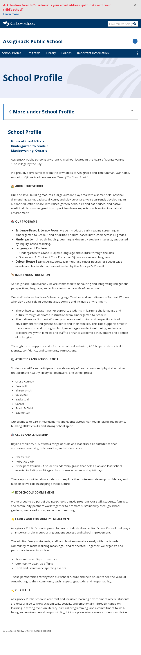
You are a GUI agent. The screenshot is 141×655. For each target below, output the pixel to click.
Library (51, 53)
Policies (66, 53)
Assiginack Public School (33, 41)
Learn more (11, 14)
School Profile (11, 53)
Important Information (93, 53)
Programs (33, 53)
